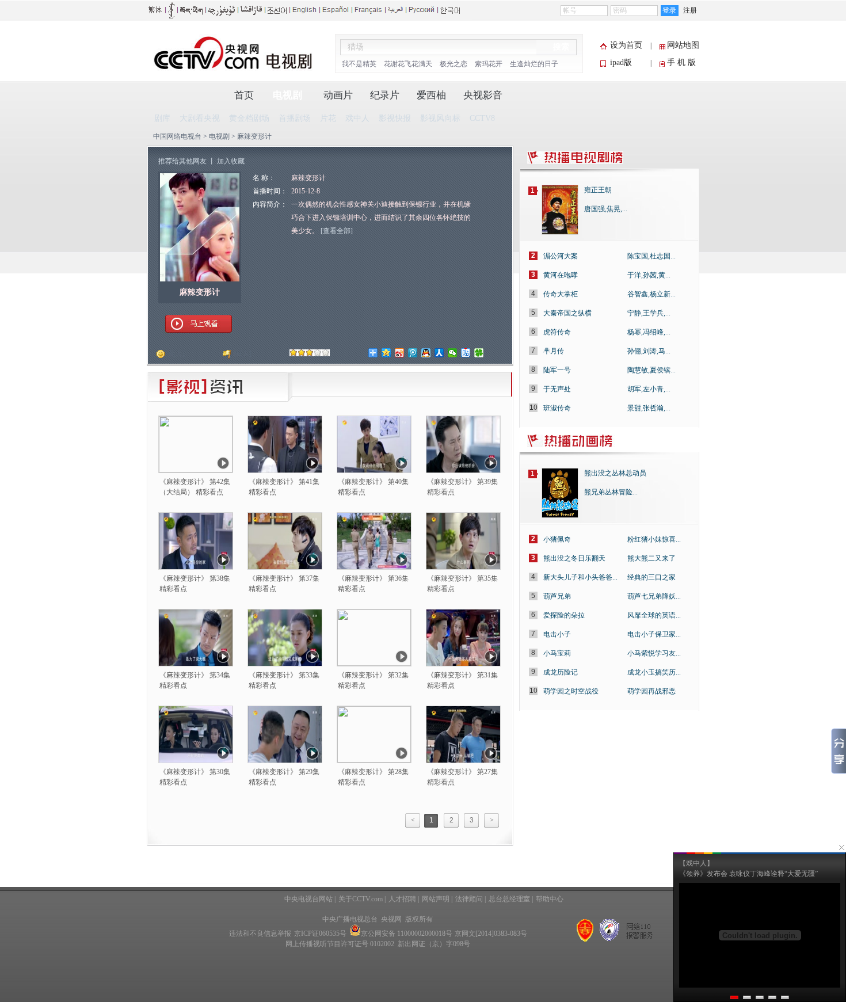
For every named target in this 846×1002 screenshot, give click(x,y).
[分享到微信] (453, 352)
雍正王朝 (598, 190)
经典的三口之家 (651, 577)
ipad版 (621, 62)
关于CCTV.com (360, 899)
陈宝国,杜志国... (651, 256)
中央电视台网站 (308, 899)
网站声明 (435, 899)
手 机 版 (681, 62)
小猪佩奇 (557, 539)
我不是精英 (359, 64)
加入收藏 (231, 161)
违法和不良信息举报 (260, 933)
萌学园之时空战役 (571, 691)
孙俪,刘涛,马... (648, 351)
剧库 (162, 118)
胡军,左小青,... (648, 389)
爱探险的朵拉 (564, 615)
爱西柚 (431, 95)
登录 (669, 10)
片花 (328, 118)
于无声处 (557, 389)
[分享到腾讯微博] (413, 352)
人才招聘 (402, 899)
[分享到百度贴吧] (466, 352)
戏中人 (357, 118)
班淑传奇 (557, 408)
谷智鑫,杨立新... (651, 294)
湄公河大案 (560, 256)
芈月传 (553, 351)
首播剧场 (295, 118)
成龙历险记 (560, 672)
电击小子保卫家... (654, 634)
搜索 (561, 47)
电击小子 (557, 634)
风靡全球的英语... (654, 615)
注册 (690, 10)
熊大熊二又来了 (651, 558)
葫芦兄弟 (557, 596)
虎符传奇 (557, 332)
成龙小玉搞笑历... (654, 672)
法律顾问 (469, 899)
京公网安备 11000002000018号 (406, 933)
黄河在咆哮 (560, 275)
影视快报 (395, 118)
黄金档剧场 (249, 118)
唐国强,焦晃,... (605, 209)
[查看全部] (337, 231)
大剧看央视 (200, 118)
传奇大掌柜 (560, 294)
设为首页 (626, 45)
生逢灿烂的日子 (534, 64)
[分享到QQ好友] (426, 352)
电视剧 (287, 95)
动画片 (338, 95)
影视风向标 (440, 118)
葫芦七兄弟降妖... (654, 596)
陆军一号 (557, 370)
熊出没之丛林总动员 (615, 473)
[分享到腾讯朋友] (479, 352)
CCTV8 (482, 118)
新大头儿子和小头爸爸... (580, 577)
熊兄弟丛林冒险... (611, 492)
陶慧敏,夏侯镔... (651, 370)
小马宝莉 (557, 653)
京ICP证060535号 (320, 933)
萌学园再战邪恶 (651, 691)
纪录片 (384, 95)
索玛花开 (488, 64)
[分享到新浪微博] (400, 352)
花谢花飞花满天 (408, 64)
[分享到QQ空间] (386, 352)
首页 (244, 95)
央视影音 (482, 95)
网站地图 (683, 45)
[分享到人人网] (439, 352)
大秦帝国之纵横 (567, 313)
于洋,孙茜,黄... (648, 275)
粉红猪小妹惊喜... (654, 539)
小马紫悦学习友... (654, 653)
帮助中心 (549, 899)
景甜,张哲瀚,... (648, 408)
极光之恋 (453, 64)
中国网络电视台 (177, 136)
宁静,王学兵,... (648, 313)
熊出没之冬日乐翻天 (574, 558)
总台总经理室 (509, 899)
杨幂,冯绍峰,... (648, 332)
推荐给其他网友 (182, 161)
